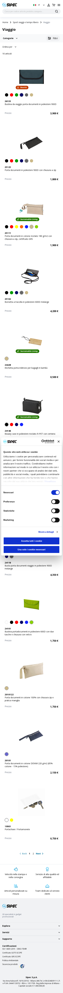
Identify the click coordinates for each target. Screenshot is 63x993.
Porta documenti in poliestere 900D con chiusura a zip (30, 170)
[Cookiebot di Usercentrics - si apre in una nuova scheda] (41, 441)
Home (5, 22)
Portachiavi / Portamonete (17, 829)
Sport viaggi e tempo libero (26, 22)
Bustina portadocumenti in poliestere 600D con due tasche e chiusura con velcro (29, 633)
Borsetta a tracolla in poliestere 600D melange (27, 302)
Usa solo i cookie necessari (31, 549)
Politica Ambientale (10, 960)
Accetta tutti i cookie (31, 541)
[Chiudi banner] (59, 441)
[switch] (55, 501)
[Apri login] (48, 5)
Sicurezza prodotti (10, 964)
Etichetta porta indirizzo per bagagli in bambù (26, 367)
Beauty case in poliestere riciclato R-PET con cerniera (30, 433)
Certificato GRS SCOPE (11, 956)
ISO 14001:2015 (8, 949)
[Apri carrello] (54, 5)
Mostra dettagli (46, 532)
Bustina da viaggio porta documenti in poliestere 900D (30, 104)
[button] (39, 5)
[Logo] (9, 5)
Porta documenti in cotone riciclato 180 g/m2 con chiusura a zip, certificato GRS (28, 237)
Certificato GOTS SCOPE (12, 953)
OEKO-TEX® (22, 949)
